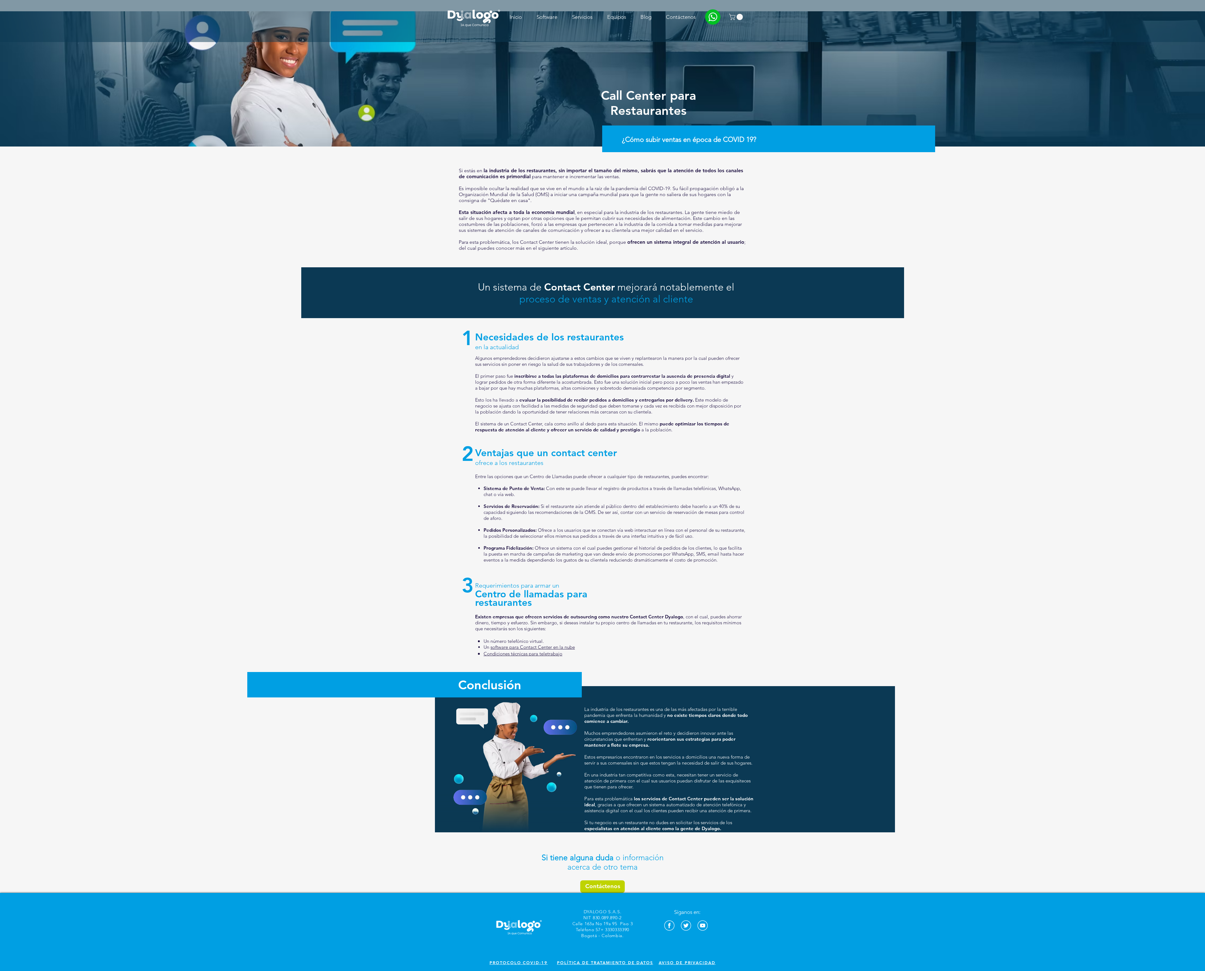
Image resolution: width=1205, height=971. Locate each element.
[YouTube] (702, 925)
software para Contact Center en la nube (532, 647)
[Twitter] (686, 925)
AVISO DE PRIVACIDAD (687, 962)
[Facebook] (669, 925)
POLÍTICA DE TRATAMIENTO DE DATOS (605, 962)
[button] (547, 17)
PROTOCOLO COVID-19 (519, 962)
